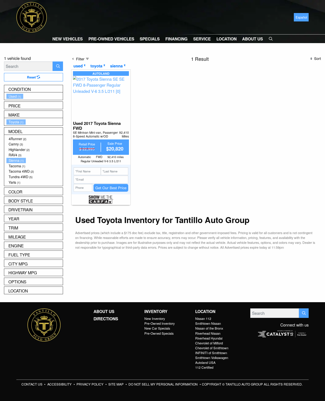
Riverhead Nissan (207, 333)
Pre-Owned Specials (159, 333)
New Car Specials (157, 328)
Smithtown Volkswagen (211, 357)
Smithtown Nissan (208, 323)
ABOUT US (104, 311)
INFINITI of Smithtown (211, 352)
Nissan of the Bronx (209, 328)
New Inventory (154, 318)
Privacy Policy (90, 384)
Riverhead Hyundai (208, 338)
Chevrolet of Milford (209, 343)
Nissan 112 (203, 318)
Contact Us (32, 384)
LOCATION (205, 311)
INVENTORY (155, 311)
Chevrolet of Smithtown (211, 348)
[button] (68, 38)
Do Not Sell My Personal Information (163, 384)
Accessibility (60, 384)
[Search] (58, 66)
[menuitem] (34, 96)
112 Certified (204, 367)
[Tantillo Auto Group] (31, 16)
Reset (32, 77)
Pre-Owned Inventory (159, 323)
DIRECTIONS (106, 319)
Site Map (116, 384)
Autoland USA (205, 362)
